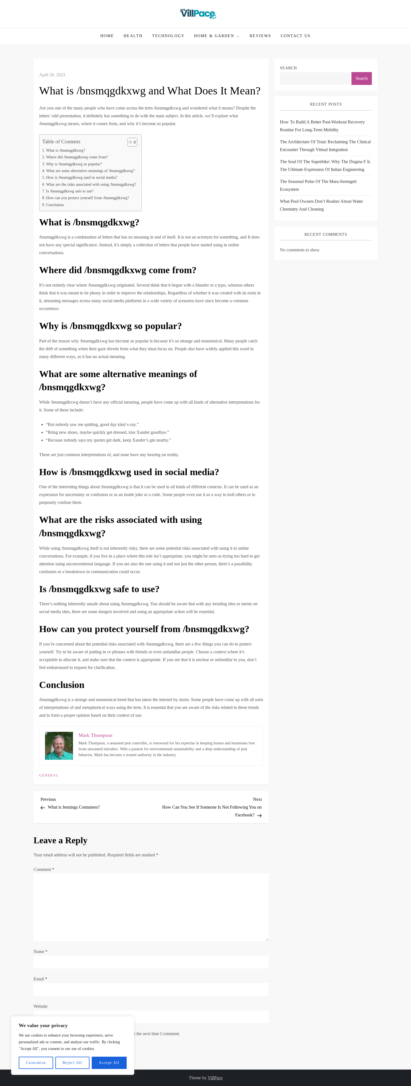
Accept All (109, 1063)
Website (41, 1006)
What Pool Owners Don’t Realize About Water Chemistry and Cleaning (321, 205)
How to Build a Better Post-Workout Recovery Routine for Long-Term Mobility (322, 126)
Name (41, 951)
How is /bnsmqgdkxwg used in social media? (81, 177)
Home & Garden (214, 36)
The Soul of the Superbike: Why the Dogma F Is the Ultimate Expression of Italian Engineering (325, 165)
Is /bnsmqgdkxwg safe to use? (69, 191)
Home (107, 36)
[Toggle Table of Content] (129, 142)
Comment (44, 869)
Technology (168, 36)
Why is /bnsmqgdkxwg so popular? (74, 164)
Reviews (260, 36)
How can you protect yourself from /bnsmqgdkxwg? (87, 198)
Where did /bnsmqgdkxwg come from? (77, 157)
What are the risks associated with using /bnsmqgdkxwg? (91, 184)
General (49, 775)
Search (288, 68)
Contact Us (296, 36)
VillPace (215, 1077)
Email (40, 979)
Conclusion (55, 205)
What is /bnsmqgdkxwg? (65, 150)
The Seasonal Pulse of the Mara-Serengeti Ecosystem (318, 185)
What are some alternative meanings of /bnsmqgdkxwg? (90, 170)
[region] (72, 1045)
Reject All (72, 1063)
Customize (36, 1063)
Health (133, 36)
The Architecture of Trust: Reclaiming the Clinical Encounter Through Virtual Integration (325, 145)
